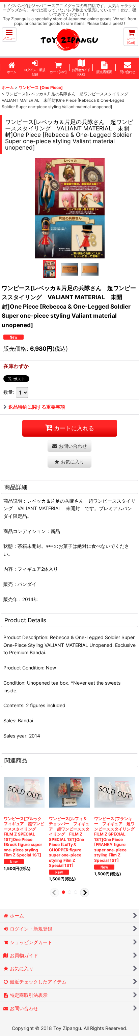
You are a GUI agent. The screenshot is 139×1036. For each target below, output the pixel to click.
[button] (9, 34)
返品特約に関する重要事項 (36, 407)
